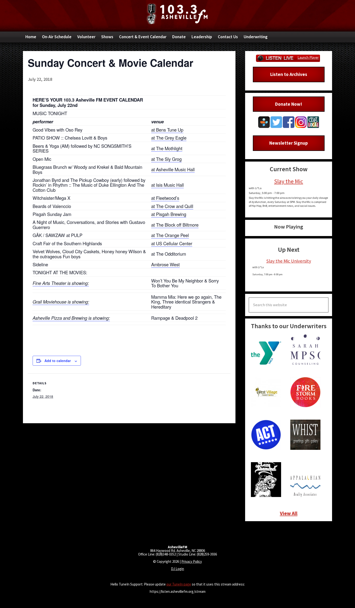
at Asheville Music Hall (173, 169)
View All (289, 513)
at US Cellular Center (171, 243)
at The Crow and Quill (172, 206)
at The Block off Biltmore (175, 225)
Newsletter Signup (288, 143)
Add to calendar (57, 360)
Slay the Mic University (288, 261)
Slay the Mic (288, 181)
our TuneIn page (178, 584)
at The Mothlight (166, 148)
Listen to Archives (288, 74)
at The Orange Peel (170, 235)
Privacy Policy (191, 561)
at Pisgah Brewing (168, 214)
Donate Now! (288, 104)
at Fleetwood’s (165, 198)
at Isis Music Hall (167, 185)
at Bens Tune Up (167, 129)
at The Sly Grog (166, 159)
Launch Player (308, 57)
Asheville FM (177, 14)
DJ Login (177, 568)
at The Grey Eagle (168, 137)
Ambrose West (165, 264)
